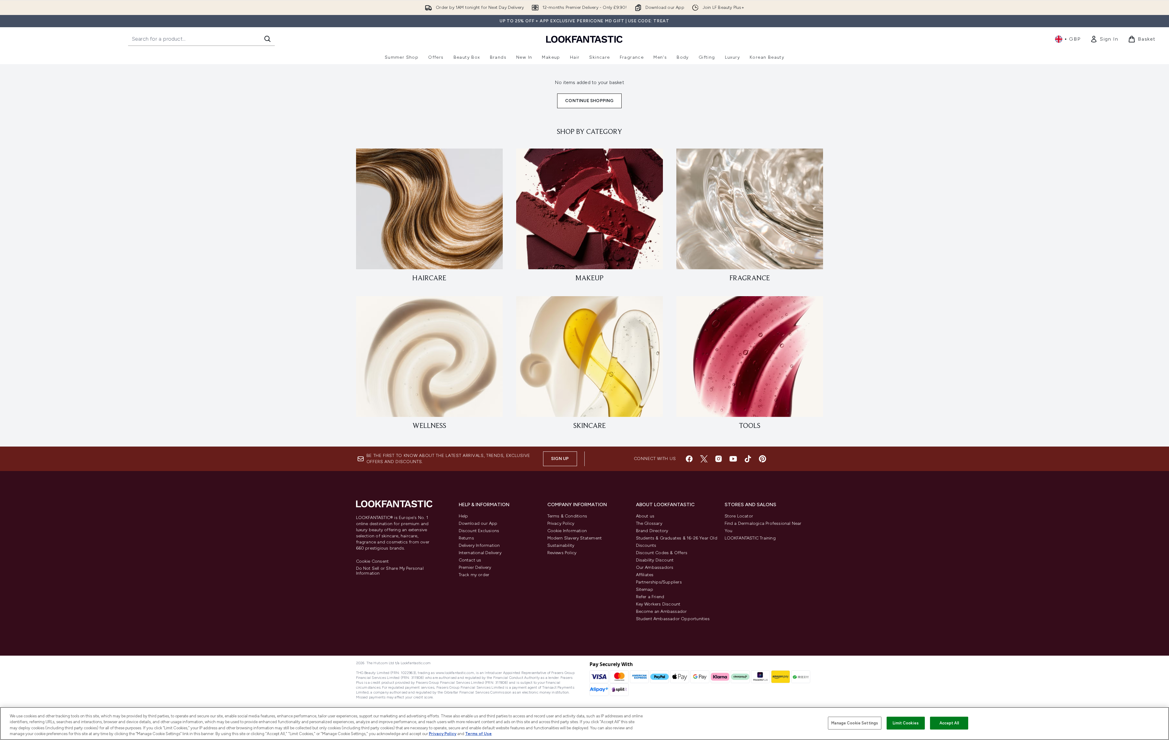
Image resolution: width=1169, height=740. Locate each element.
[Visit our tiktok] (748, 458)
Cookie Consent (372, 561)
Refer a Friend (650, 596)
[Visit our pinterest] (762, 458)
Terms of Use (478, 733)
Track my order (474, 574)
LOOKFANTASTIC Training (750, 538)
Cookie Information (567, 530)
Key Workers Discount (658, 604)
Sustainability (561, 545)
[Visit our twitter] (704, 458)
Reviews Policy (562, 552)
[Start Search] (267, 39)
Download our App (478, 523)
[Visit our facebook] (689, 458)
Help (463, 516)
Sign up (560, 458)
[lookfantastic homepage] (584, 39)
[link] (1104, 39)
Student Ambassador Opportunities (673, 618)
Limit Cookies (906, 723)
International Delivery (480, 552)
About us (645, 516)
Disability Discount (655, 560)
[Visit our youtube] (733, 458)
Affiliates (645, 574)
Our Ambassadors (655, 567)
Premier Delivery (475, 567)
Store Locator (739, 516)
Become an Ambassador (661, 611)
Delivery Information (479, 545)
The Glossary (649, 523)
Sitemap (644, 589)
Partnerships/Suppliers (659, 582)
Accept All (949, 723)
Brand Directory (652, 530)
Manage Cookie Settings (854, 723)
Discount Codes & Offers (662, 552)
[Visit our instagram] (718, 458)
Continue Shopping (589, 100)
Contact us (470, 560)
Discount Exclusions (479, 530)
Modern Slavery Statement (574, 538)
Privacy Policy (561, 523)
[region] (584, 723)
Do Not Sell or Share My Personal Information (390, 571)
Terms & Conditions (567, 516)
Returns (466, 538)
